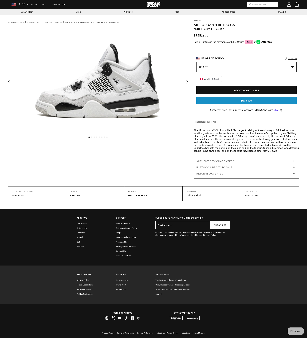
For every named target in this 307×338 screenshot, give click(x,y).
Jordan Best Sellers (85, 284)
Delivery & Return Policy (126, 228)
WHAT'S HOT (27, 11)
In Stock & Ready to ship (214, 167)
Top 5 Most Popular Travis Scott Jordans (172, 289)
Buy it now (246, 100)
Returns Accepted (210, 173)
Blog (34, 4)
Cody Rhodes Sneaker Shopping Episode (172, 284)
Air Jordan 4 (121, 289)
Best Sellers (84, 274)
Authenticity (59, 4)
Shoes (48, 22)
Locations (81, 232)
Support (121, 217)
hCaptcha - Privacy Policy (167, 332)
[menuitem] (34, 4)
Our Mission (82, 223)
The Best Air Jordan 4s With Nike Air (170, 280)
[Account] (289, 4)
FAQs (118, 232)
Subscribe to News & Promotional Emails (179, 217)
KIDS (177, 11)
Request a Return (123, 255)
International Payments (126, 237)
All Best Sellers (83, 280)
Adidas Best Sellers (85, 293)
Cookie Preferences (145, 332)
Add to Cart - (246, 90)
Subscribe (220, 225)
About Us (82, 217)
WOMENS (128, 11)
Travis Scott (121, 284)
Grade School (35, 22)
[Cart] (296, 4)
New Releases (122, 280)
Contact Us (121, 251)
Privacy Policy (108, 332)
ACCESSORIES (228, 11)
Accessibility (121, 241)
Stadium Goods (16, 22)
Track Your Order (123, 223)
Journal (80, 237)
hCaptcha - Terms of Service (193, 332)
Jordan (58, 22)
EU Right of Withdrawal (126, 246)
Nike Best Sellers (84, 289)
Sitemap (80, 246)
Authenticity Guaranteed (215, 161)
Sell (44, 4)
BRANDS (282, 11)
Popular (121, 274)
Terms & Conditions (125, 332)
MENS (78, 11)
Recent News (162, 274)
